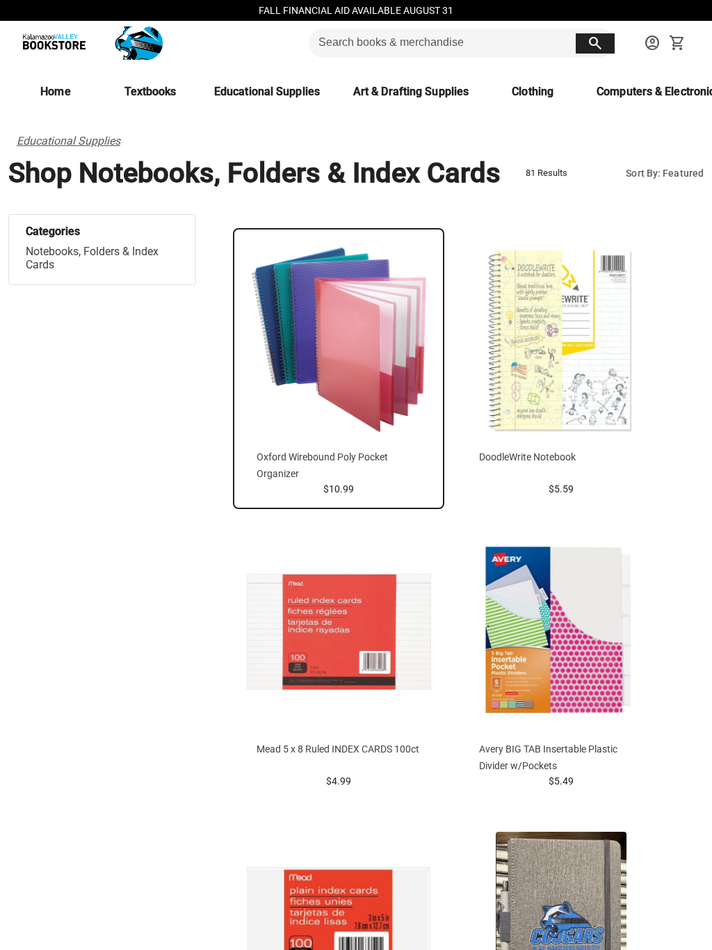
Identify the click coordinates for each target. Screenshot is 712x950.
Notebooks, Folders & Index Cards (92, 258)
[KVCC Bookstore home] (90, 43)
